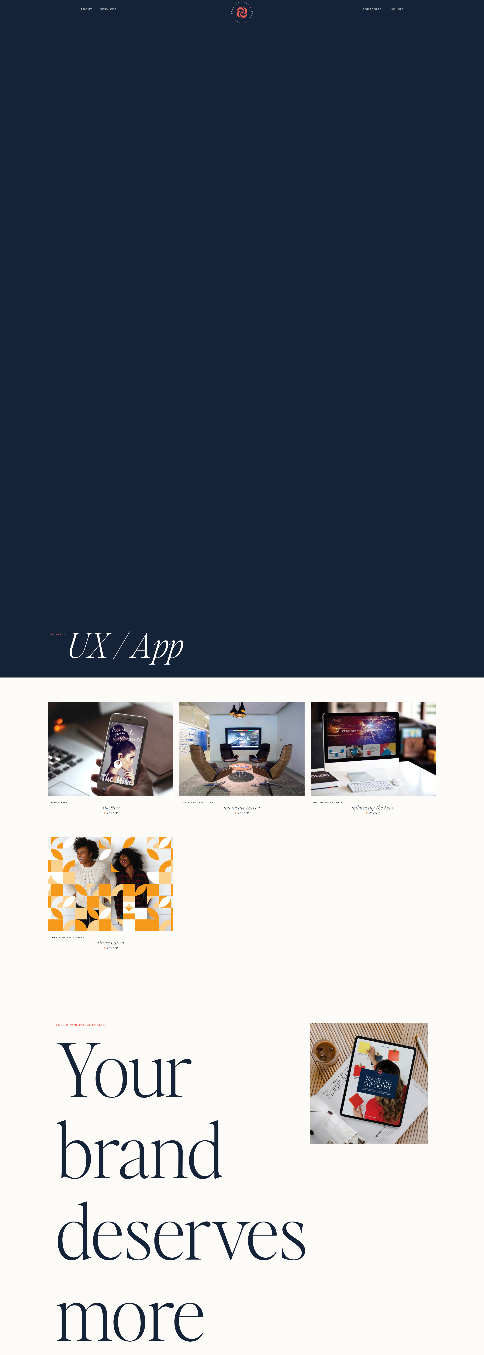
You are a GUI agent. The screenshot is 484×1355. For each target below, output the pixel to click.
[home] (242, 12)
